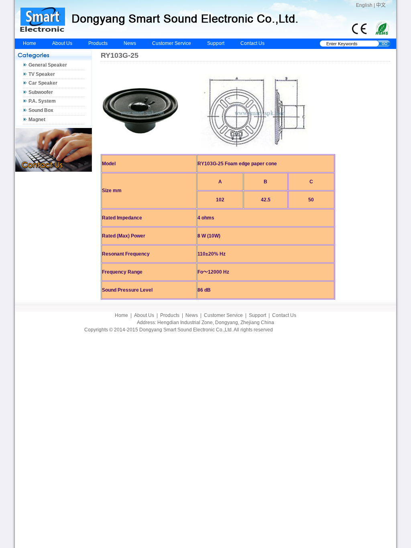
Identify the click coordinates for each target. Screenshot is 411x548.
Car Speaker (42, 83)
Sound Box (40, 110)
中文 (381, 5)
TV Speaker (41, 74)
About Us (62, 43)
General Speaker (47, 65)
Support (215, 43)
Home (29, 43)
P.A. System (42, 101)
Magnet (36, 119)
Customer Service (171, 43)
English (364, 5)
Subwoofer (40, 92)
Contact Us (252, 43)
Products (98, 43)
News (130, 43)
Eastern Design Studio (302, 330)
